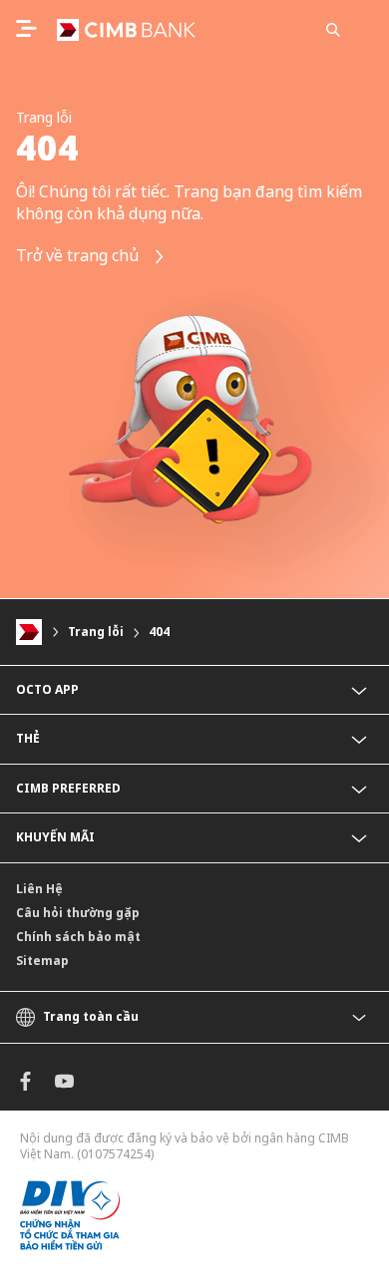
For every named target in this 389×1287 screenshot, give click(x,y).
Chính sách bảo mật (78, 936)
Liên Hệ (39, 888)
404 (159, 631)
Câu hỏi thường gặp (78, 912)
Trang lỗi (96, 631)
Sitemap (42, 960)
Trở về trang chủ (79, 255)
